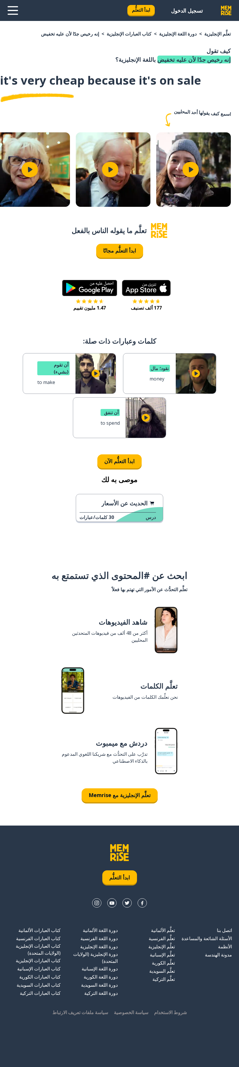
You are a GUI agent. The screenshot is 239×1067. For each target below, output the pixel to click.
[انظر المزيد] (13, 10)
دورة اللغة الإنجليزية (178, 34)
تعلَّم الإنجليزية (217, 34)
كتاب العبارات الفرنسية (38, 938)
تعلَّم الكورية (163, 963)
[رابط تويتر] (127, 903)
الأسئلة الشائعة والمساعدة (207, 938)
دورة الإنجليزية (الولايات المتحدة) (95, 957)
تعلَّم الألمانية (163, 930)
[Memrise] (226, 10)
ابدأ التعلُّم (141, 10)
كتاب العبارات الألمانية (39, 930)
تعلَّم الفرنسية (162, 938)
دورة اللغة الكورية (101, 977)
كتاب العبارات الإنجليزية (129, 34)
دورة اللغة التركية (101, 993)
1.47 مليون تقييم (89, 308)
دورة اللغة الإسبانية (100, 968)
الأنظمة (225, 946)
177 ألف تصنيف (146, 308)
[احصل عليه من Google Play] (89, 288)
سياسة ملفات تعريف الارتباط (80, 1012)
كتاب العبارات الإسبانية (39, 968)
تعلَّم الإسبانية (162, 955)
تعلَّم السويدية (162, 971)
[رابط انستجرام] (96, 903)
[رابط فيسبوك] (142, 903)
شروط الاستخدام (170, 1012)
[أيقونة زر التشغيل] (190, 169)
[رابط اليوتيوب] (112, 903)
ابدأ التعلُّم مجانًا (119, 250)
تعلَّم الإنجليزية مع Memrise (120, 795)
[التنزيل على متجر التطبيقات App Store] (146, 288)
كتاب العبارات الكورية (40, 977)
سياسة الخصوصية (131, 1012)
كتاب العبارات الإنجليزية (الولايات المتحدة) (38, 949)
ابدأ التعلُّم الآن (119, 461)
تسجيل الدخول (187, 10)
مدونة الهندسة (218, 955)
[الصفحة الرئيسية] (159, 230)
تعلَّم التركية (163, 979)
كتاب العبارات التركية (40, 993)
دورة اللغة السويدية (99, 985)
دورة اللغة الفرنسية (99, 938)
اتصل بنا (224, 930)
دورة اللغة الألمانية (100, 930)
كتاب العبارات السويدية (39, 985)
